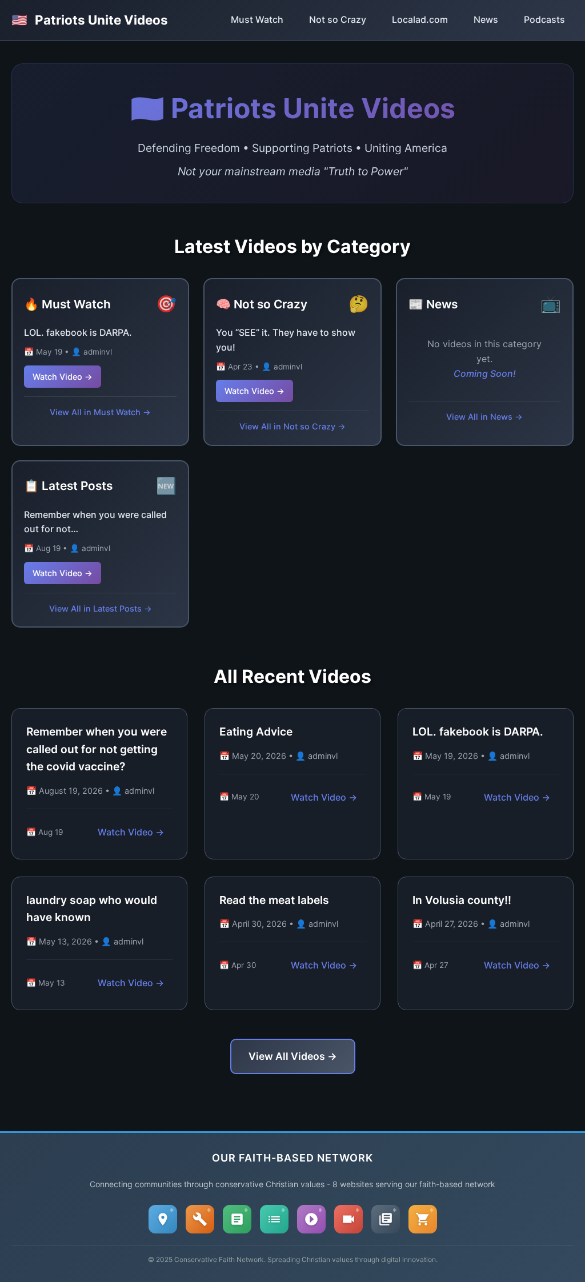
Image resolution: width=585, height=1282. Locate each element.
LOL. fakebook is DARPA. (78, 332)
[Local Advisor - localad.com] (163, 1219)
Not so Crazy (337, 19)
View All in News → (484, 416)
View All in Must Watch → (100, 412)
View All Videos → (293, 1056)
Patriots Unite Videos (89, 19)
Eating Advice (255, 731)
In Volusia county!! (461, 900)
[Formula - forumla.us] (237, 1219)
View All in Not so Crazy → (292, 426)
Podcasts (544, 19)
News (486, 19)
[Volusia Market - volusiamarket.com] (422, 1219)
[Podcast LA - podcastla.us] (311, 1219)
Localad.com (420, 19)
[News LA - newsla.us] (385, 1219)
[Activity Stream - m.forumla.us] (274, 1219)
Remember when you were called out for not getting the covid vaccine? (96, 749)
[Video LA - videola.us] (348, 1219)
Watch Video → (63, 376)
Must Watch (257, 19)
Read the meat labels (274, 900)
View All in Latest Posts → (100, 608)
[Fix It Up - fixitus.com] (200, 1219)
